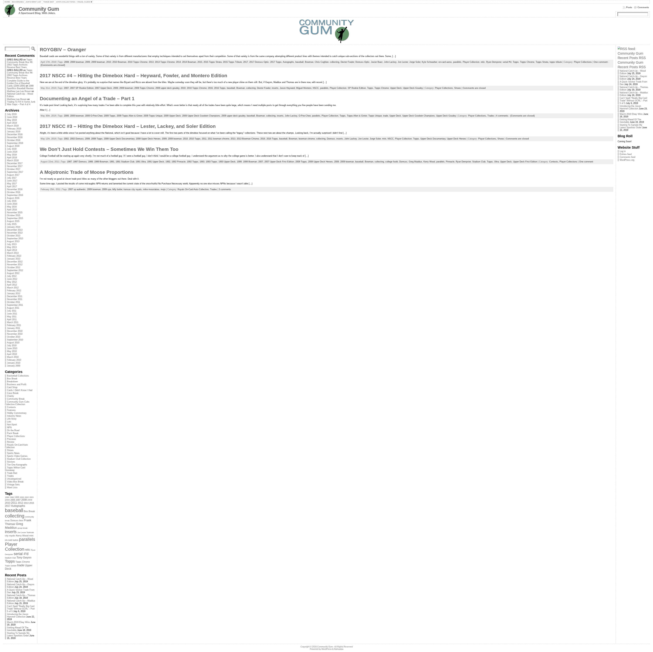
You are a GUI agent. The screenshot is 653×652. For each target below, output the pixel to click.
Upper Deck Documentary (433, 138)
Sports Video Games (17, 456)
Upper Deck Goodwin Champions (418, 115)
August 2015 (13, 221)
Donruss (14, 520)
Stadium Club (10, 558)
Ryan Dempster (493, 62)
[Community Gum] (326, 31)
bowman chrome (307, 138)
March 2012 (13, 287)
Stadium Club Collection (19, 459)
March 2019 (13, 125)
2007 (18, 500)
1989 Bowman (101, 161)
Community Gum (39, 9)
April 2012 (12, 284)
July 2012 (11, 276)
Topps (10, 561)
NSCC (316, 88)
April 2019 (12, 123)
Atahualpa (338, 649)
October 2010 (13, 337)
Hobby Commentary (17, 413)
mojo (163, 189)
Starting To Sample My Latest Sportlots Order (18, 634)
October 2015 (13, 215)
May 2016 (12, 206)
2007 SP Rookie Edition (82, 88)
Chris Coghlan (322, 62)
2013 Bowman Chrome (248, 138)
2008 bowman (77, 62)
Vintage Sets (13, 484)
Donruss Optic (362, 62)
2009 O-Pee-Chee (94, 115)
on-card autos (11, 540)
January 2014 (13, 227)
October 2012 (13, 267)
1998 (12, 497)
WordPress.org (627, 160)
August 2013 (13, 241)
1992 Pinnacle (179, 161)
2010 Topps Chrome (137, 62)
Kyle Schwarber (429, 62)
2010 (7, 502)
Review (10, 442)
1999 (16, 497)
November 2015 (14, 212)
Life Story (11, 418)
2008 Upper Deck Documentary (119, 138)
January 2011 (13, 328)
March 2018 (13, 160)
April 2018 (12, 157)
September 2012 (15, 270)
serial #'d (21, 554)
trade (20, 565)
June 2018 (12, 152)
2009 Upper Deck (172, 115)
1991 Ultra (141, 161)
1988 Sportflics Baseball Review (20, 87)
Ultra (496, 161)
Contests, (554, 161)
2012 (20, 502)
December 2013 (14, 230)
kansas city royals (133, 189)
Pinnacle (450, 161)
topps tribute (556, 62)
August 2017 (13, 175)
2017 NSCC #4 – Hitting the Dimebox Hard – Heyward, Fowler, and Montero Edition (133, 75)
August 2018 (13, 146)
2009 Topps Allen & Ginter (129, 115)
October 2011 (13, 302)
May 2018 (12, 154)
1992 (167, 161)
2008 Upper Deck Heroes (148, 138)
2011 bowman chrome (218, 138)
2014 (178, 62)
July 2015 (11, 224)
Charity (10, 396)
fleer (21, 520)
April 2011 (12, 319)
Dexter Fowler (347, 62)
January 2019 (13, 131)
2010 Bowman (119, 62)
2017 (7, 506)
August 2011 (13, 308)
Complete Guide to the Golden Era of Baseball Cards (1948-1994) (18, 83)
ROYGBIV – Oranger (63, 49)
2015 (199, 62)
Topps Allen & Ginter (357, 115)
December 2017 (14, 163)
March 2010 (13, 357)
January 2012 (13, 293)
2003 (31, 497)
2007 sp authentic (77, 189)
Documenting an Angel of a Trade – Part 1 (87, 98)
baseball (14, 510)
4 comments (502, 115)
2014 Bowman (189, 62)
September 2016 (15, 195)
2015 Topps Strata (213, 62)
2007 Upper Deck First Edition (279, 161)
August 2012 (13, 273)
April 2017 (12, 186)
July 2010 (11, 345)
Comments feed (627, 157)
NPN (9, 427)
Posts (629, 7)
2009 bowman (98, 62)
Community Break (16, 399)
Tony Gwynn (23, 557)
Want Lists (12, 487)
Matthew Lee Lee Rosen (19, 91)
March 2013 (13, 253)
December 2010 (14, 331)
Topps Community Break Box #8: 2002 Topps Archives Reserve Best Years (20, 63)
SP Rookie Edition (357, 88)
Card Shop (12, 387)
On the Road (13, 430)
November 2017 (14, 166)
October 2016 (13, 192)
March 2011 (12, 322)
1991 (112, 161)
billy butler (117, 189)
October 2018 (13, 140)
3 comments (225, 189)
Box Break (12, 378)
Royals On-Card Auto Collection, (194, 189)
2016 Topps (219, 88)
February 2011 (14, 325)
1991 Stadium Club (125, 161)
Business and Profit (16, 384)
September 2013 (15, 238)
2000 (22, 497)
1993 (202, 161)
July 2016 (11, 201)
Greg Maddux (14, 525)
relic (27, 549)
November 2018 (14, 137)
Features (11, 410)
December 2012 (14, 261)
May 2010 (12, 351)
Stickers (11, 462)
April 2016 (12, 209)
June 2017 (12, 180)
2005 (12, 500)
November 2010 (14, 334)
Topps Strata (542, 62)
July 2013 (11, 244)
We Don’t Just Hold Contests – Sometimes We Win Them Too (109, 149)
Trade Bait (12, 473)
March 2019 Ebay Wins (18, 622)
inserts (11, 532)
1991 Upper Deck (155, 161)
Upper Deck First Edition (525, 161)
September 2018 (15, 143)
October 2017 (13, 169)
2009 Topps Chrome (144, 88)
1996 (7, 497)
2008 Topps (97, 138)
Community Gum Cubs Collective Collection (17, 403)
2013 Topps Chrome (165, 62)
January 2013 (13, 258)
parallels (27, 539)
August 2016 (13, 198)
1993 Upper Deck (227, 161)
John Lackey (390, 62)
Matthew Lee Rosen (17, 99)
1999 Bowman (250, 161)
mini (31, 535)
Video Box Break (15, 481)
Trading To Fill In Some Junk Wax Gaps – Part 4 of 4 (21, 103)
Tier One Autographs (17, 464)
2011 (14, 502)
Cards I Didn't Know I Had (19, 390)
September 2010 (15, 339)
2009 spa (106, 189)
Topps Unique (375, 115)
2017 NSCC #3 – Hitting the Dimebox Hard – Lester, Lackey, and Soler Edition (128, 126)
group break (23, 528)
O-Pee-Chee (305, 115)
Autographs (18, 505)
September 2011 (15, 305)
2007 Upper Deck (103, 88)
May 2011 (11, 316)
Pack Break (13, 433)
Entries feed (626, 154)
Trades (10, 476)
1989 (90, 161)
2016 (31, 503)
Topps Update (10, 566)
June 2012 (12, 279)
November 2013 (14, 232)
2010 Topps (194, 138)
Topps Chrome (22, 562)
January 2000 (13, 365)
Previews (11, 439)
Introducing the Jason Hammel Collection (17, 615)
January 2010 (13, 363)
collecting (14, 516)
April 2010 (12, 354)
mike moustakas (151, 189)
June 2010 (12, 348)
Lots (9, 421)
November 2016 (14, 189)
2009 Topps (109, 115)
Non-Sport (12, 424)
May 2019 (12, 120)
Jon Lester (21, 532)
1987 (69, 161)
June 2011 (12, 313)
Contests (11, 407)
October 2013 (13, 235)
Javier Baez (377, 62)
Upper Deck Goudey (413, 88)
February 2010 (14, 360)
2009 (29, 500)
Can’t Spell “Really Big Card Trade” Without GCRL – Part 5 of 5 (21, 609)
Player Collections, (444, 88)
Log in (623, 151)
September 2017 (15, 172)
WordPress (326, 649)
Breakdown (12, 381)
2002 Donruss (77, 138)
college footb (391, 161)
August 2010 (13, 342)
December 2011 (14, 296)
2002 (27, 497)
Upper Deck (396, 88)
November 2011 (14, 299)
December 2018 (14, 134)
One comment (601, 62)
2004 (7, 500)
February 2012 (14, 290)
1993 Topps (211, 161)
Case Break (13, 393)
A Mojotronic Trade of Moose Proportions (86, 172)
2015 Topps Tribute (232, 62)
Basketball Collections (18, 375)
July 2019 (11, 114)
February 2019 (14, 128)
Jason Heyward (287, 88)
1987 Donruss (80, 161)
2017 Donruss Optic (259, 62)
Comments (643, 7)
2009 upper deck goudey (167, 88)
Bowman (309, 62)
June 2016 (12, 204)
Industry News (14, 416)
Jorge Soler (414, 62)
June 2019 (12, 117)
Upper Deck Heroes (456, 138)
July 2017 (11, 178)
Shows (10, 450)
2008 (24, 499)
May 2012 (12, 282)
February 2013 (14, 256)
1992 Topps (192, 161)
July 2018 (11, 149)
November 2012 (14, 264)
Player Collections (16, 436)
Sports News (13, 453)
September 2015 (15, 218)
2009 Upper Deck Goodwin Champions (201, 115)
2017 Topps (276, 62)
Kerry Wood (22, 535)
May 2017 (12, 183)
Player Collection (14, 546)
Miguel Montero (303, 88)
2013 (26, 503)
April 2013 (12, 250)
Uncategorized (14, 479)
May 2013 (12, 247)
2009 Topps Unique (153, 115)
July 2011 (11, 311)
